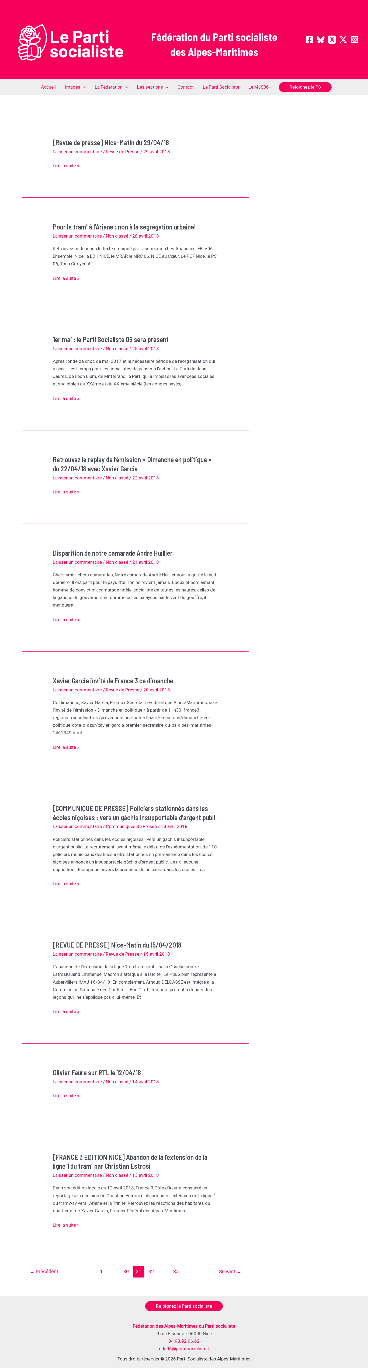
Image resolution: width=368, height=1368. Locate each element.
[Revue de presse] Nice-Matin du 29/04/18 (111, 142)
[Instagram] (354, 40)
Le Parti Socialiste (221, 87)
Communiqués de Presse (131, 826)
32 (151, 1271)
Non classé (117, 236)
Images (72, 87)
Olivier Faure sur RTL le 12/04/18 (97, 1072)
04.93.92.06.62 (184, 1341)
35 (176, 1271)
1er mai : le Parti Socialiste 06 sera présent (111, 339)
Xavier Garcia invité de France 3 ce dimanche (113, 680)
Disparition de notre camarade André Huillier (113, 553)
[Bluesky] (321, 40)
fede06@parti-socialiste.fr (184, 1348)
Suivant (230, 1271)
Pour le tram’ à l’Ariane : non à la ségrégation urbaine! (124, 226)
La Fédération (109, 87)
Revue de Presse (122, 151)
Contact (186, 87)
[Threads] (332, 40)
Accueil (48, 87)
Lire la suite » (66, 166)
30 (126, 1271)
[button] (83, 87)
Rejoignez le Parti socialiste (184, 1306)
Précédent (44, 1271)
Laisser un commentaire (77, 151)
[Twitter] (343, 40)
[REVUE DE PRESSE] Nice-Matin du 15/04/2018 (117, 945)
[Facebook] (309, 40)
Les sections (150, 87)
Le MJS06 (258, 87)
